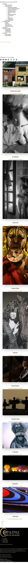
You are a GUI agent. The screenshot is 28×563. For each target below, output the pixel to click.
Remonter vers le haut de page (6, 544)
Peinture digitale (9, 26)
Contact (5, 33)
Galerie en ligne (6, 21)
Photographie (8, 24)
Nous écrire (8, 34)
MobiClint (10, 17)
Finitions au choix (17, 291)
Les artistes (5, 538)
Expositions (8, 29)
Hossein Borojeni (12, 14)
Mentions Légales (3, 559)
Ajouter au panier (17, 93)
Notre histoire (8, 5)
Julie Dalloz (10, 15)
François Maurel (12, 12)
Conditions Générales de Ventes (6, 561)
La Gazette (5, 27)
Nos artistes (8, 6)
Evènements (8, 30)
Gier (9, 13)
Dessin (6, 22)
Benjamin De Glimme (12, 7)
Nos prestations (6, 28)
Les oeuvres (5, 539)
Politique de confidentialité (5, 560)
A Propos (5, 3)
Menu (16, 1)
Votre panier (5, 542)
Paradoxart (10, 19)
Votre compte (5, 540)
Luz (8, 16)
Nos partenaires (9, 20)
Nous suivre (8, 35)
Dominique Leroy (11, 10)
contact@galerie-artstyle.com (6, 556)
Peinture (7, 23)
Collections (8, 32)
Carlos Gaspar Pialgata (13, 8)
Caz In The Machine (12, 9)
